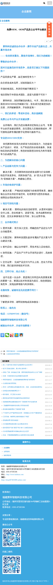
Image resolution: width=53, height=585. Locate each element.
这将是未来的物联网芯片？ (12, 391)
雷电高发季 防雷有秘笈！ (11, 420)
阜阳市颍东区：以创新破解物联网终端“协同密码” (22, 351)
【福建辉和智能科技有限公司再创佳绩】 (16, 405)
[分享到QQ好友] (21, 335)
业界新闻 (7, 451)
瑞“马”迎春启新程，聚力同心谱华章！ (15, 368)
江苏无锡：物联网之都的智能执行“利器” (16, 416)
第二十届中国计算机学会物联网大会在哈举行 (18, 365)
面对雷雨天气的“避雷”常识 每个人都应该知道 (18, 428)
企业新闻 (6, 21)
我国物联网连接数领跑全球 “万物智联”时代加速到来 (20, 402)
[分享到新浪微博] (12, 335)
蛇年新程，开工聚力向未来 (12, 394)
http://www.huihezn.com (15, 474)
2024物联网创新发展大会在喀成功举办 (15, 424)
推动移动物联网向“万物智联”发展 (14, 409)
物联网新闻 (7, 455)
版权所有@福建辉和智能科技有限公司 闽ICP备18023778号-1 (25, 581)
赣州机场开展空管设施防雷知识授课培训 (16, 398)
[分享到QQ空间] (16, 335)
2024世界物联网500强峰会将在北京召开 (16, 431)
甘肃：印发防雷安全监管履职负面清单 (15, 376)
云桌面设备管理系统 (13, 354)
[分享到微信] (7, 335)
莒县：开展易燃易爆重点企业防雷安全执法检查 (18, 435)
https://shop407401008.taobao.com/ (13, 480)
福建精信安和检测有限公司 (32, 519)
